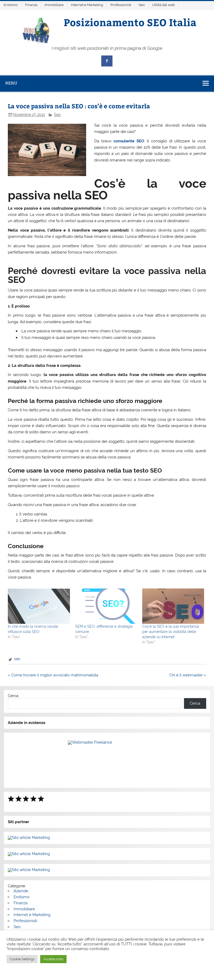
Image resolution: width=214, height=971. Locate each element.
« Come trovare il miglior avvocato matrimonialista (53, 675)
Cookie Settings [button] (22, 959)
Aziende (21, 891)
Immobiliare (54, 5)
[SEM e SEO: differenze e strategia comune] (106, 606)
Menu (11, 83)
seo (17, 659)
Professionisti (120, 5)
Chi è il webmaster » (187, 675)
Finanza (31, 5)
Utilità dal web (163, 5)
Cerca (13, 695)
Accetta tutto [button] (53, 959)
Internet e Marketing (87, 5)
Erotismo (11, 5)
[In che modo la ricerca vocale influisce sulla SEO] (39, 606)
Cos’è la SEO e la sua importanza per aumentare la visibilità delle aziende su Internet (170, 631)
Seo (142, 5)
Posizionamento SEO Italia (130, 22)
